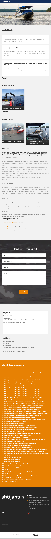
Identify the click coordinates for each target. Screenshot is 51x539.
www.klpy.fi (6, 226)
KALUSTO (4, 517)
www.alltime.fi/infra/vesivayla (10, 222)
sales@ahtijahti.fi (33, 508)
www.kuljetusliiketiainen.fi (10, 228)
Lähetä (23, 291)
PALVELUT (4, 515)
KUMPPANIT (4, 521)
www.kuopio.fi (7, 230)
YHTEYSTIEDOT (5, 523)
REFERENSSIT (5, 525)
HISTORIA (4, 519)
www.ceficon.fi (7, 224)
